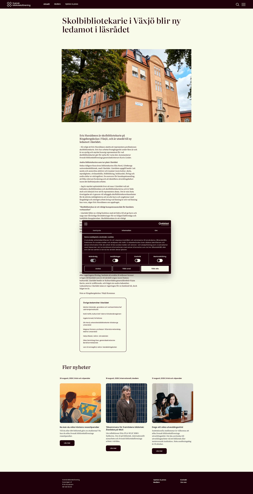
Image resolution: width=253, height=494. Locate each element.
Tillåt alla (155, 269)
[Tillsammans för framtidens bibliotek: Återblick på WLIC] (126, 403)
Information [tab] (126, 230)
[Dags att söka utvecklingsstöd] (172, 403)
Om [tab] (156, 230)
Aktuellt (46, 4)
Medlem (57, 4)
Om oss (183, 482)
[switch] (115, 260)
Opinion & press (71, 4)
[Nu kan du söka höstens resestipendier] (80, 403)
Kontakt (183, 480)
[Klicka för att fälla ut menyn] (243, 4)
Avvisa (98, 269)
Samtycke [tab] (97, 230)
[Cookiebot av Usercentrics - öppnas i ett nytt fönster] (160, 224)
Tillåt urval (126, 269)
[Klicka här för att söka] (237, 4)
